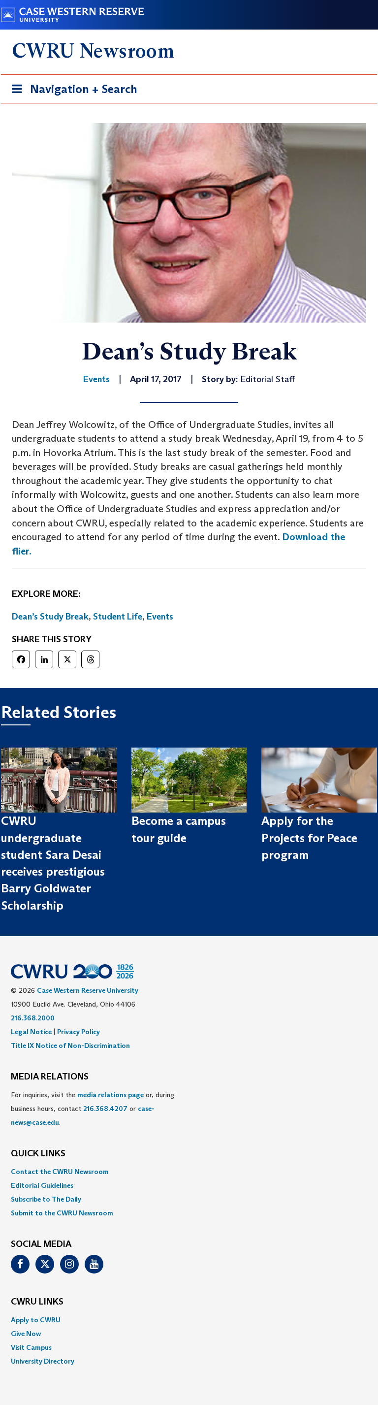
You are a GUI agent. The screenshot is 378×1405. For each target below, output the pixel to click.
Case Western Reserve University (87, 990)
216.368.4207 (105, 1108)
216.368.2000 (33, 1017)
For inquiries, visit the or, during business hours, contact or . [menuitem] (92, 1108)
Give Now (26, 1333)
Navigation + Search (71, 92)
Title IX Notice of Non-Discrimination (70, 1045)
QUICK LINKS (38, 1154)
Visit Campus (31, 1347)
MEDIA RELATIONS (50, 1077)
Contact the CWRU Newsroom (60, 1171)
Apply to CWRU (36, 1319)
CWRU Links (37, 1302)
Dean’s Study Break (50, 616)
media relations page (110, 1094)
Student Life (117, 616)
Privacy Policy (78, 1031)
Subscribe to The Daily (46, 1199)
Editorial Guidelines (42, 1185)
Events (160, 616)
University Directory (42, 1361)
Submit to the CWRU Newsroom (62, 1213)
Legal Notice (31, 1031)
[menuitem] (189, 1171)
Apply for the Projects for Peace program (309, 838)
